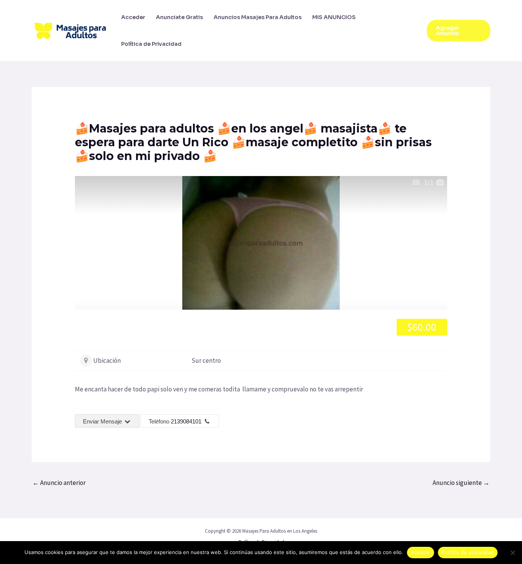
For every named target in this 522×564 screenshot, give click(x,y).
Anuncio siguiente (461, 482)
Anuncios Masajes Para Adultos (258, 17)
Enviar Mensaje (103, 421)
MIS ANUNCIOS (334, 17)
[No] (512, 552)
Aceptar (420, 552)
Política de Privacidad (151, 43)
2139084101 (186, 421)
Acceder (133, 17)
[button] (458, 30)
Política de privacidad (468, 552)
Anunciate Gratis (179, 17)
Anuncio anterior (59, 482)
